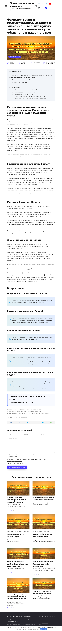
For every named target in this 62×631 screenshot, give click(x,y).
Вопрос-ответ (16, 87)
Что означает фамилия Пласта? (24, 94)
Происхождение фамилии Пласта (22, 80)
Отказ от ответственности (15, 463)
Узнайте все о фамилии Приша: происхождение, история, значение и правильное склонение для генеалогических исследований (44, 565)
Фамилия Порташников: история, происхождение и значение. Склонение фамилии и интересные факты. (17, 564)
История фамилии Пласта (20, 82)
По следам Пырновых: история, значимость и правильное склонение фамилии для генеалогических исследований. (18, 534)
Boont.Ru (52, 616)
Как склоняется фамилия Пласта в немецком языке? (30, 96)
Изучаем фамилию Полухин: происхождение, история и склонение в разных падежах (43, 593)
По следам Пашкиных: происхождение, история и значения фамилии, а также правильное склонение (16, 500)
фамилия (35, 413)
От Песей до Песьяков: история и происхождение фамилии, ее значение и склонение (43, 499)
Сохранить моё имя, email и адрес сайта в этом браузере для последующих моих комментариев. (30, 455)
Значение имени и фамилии (22, 616)
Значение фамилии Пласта (20, 85)
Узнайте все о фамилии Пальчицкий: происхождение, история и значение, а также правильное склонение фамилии (43, 534)
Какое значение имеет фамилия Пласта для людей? (30, 98)
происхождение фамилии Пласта (34, 411)
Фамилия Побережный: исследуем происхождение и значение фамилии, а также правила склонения (17, 597)
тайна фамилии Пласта (25, 413)
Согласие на (26, 460)
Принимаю (43, 629)
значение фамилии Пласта (28, 409)
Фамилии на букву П (15, 56)
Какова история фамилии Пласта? (25, 92)
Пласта (40, 409)
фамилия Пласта (44, 413)
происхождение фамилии (15, 411)
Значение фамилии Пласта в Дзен (22, 402)
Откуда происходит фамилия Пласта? (26, 90)
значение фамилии (13, 409)
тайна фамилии (12, 413)
